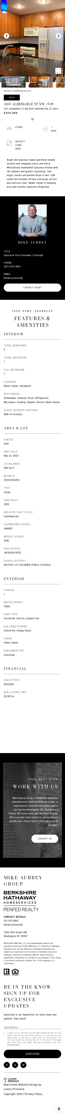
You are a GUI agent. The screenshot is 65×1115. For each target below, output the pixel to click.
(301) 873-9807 (12, 266)
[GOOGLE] (23, 1065)
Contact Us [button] (45, 838)
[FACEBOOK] (7, 1065)
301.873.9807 (11, 920)
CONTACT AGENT (32, 287)
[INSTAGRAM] (15, 1065)
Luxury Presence (14, 1089)
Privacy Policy (13, 1045)
